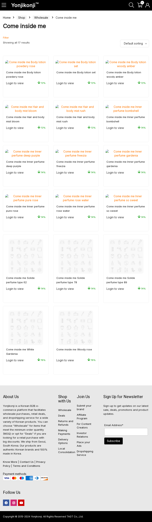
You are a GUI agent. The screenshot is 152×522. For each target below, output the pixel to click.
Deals (61, 415)
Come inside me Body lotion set (76, 72)
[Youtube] (21, 503)
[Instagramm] (13, 503)
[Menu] (4, 5)
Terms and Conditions (26, 465)
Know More (10, 461)
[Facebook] (6, 503)
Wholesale (41, 17)
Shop (21, 17)
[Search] (131, 5)
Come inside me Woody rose (74, 349)
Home (7, 17)
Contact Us (27, 461)
